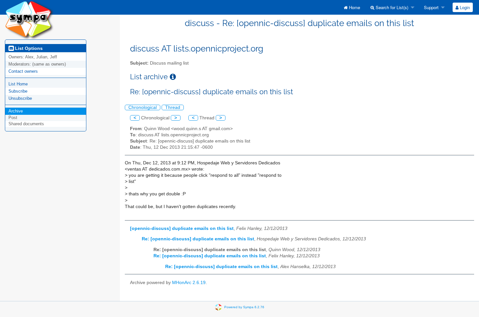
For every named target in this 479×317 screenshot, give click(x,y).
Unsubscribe (20, 98)
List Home (18, 84)
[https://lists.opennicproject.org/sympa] (29, 19)
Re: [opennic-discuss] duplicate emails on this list (198, 238)
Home (354, 7)
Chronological (142, 107)
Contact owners (23, 71)
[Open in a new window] (173, 77)
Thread (172, 107)
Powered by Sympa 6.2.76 (244, 307)
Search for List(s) (391, 7)
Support (431, 7)
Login (464, 7)
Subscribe (17, 91)
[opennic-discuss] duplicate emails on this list (182, 228)
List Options (28, 48)
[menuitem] (352, 7)
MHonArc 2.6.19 (189, 282)
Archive (15, 111)
